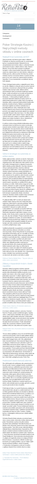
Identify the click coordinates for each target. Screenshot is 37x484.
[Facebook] (16, 20)
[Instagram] (29, 20)
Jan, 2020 (18, 28)
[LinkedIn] (20, 20)
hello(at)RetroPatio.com (27, 478)
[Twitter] (23, 20)
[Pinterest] (26, 20)
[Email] (33, 20)
